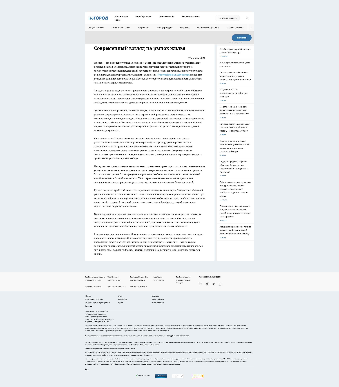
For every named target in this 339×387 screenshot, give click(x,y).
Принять (241, 37)
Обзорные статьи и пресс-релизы (97, 303)
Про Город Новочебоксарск (95, 277)
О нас (120, 296)
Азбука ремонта (96, 27)
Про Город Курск (114, 280)
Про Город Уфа (158, 280)
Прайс (120, 303)
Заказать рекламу (235, 27)
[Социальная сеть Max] (220, 284)
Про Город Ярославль (93, 280)
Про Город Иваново (183, 277)
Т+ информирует (164, 27)
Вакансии (184, 27)
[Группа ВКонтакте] (200, 284)
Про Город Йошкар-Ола (139, 277)
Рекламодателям (191, 16)
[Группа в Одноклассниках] (207, 284)
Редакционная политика (94, 299)
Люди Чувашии (143, 16)
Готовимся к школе (121, 27)
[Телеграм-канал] (214, 284)
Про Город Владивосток (116, 286)
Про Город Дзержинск (93, 286)
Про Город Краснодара (138, 286)
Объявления (122, 299)
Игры (117, 19)
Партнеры (88, 306)
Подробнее (155, 345)
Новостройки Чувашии (208, 27)
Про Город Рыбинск (137, 280)
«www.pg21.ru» (103, 311)
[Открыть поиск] (247, 18)
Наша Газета (157, 277)
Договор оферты (158, 299)
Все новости (121, 16)
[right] (251, 27)
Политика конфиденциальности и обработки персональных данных (110, 349)
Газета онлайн (166, 16)
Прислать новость (228, 18)
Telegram (88, 296)
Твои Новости (113, 277)
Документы (143, 27)
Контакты (155, 296)
